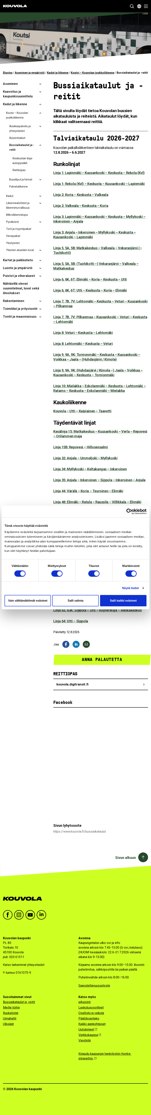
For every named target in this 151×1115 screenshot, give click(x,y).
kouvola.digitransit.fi (72, 684)
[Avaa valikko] (145, 6)
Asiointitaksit (17, 138)
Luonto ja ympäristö (17, 268)
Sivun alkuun (125, 858)
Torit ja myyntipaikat (18, 228)
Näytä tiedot (130, 588)
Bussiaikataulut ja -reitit (21, 147)
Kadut (9, 196)
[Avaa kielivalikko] (139, 6)
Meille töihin (11, 1007)
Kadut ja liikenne (57, 72)
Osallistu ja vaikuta (91, 1013)
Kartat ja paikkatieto (18, 260)
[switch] (57, 573)
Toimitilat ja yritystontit (20, 309)
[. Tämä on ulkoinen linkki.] (76, 644)
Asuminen (10, 84)
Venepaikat (13, 236)
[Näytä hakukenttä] (132, 6)
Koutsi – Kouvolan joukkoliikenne (92, 72)
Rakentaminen (13, 301)
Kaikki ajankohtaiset (92, 1024)
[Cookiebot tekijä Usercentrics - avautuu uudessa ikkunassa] (129, 511)
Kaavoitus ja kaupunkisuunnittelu (18, 94)
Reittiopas (19, 170)
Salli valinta (75, 600)
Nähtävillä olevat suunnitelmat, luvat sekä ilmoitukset (21, 288)
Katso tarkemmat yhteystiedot (23, 965)
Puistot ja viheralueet (19, 276)
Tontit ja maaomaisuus (20, 316)
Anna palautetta (102, 659)
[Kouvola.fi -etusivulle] (24, 899)
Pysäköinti (12, 221)
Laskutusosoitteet (91, 1007)
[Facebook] (65, 644)
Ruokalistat (10, 1013)
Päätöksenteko (88, 1018)
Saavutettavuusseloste (94, 985)
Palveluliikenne (18, 186)
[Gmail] (86, 644)
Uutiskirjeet (86, 1029)
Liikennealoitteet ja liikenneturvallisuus (18, 205)
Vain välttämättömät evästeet (27, 600)
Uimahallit (9, 1018)
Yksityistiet (13, 243)
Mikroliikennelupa (17, 214)
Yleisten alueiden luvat (20, 250)
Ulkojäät (8, 1024)
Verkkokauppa (88, 1035)
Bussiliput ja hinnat (20, 179)
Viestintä (84, 1040)
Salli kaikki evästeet (123, 600)
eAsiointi (84, 1002)
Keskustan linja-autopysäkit (22, 161)
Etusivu (7, 72)
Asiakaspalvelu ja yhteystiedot (20, 128)
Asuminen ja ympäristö (30, 72)
